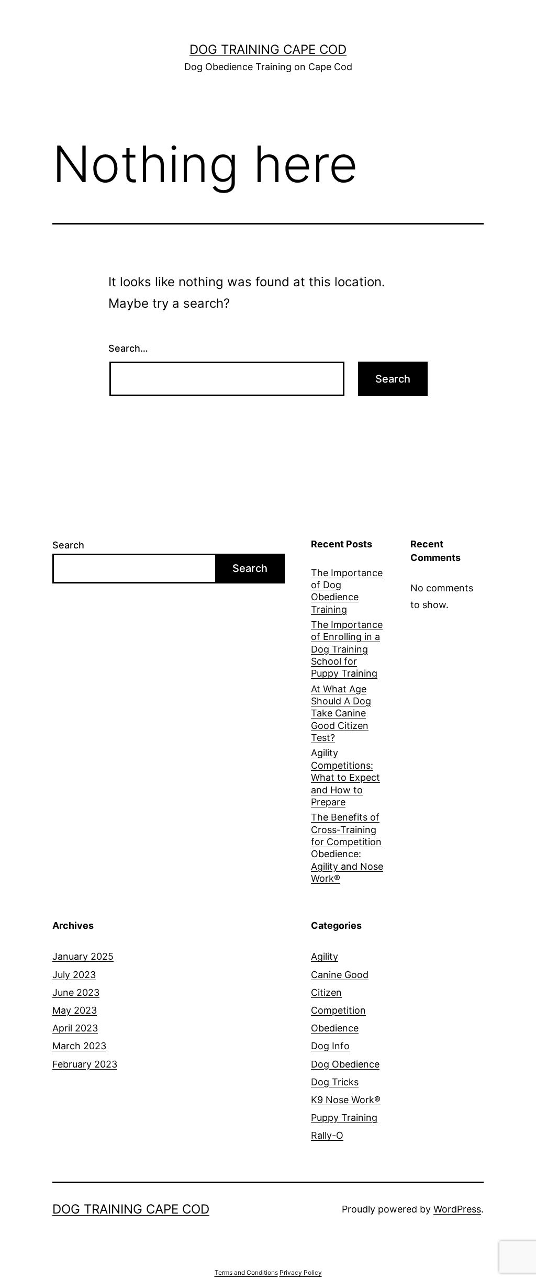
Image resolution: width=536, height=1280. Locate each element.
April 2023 (75, 1028)
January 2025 (83, 956)
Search (68, 545)
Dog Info (330, 1045)
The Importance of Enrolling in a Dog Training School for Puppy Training (347, 649)
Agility (324, 956)
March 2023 (79, 1045)
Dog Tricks (335, 1081)
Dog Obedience (345, 1064)
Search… (128, 348)
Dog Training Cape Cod (268, 49)
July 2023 (74, 974)
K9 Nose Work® (346, 1099)
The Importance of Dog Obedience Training (347, 591)
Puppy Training (344, 1117)
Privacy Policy (301, 1272)
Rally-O (327, 1135)
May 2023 (74, 1010)
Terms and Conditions (246, 1272)
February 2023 (84, 1064)
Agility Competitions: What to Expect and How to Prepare (345, 777)
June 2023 (75, 992)
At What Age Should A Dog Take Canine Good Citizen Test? (341, 713)
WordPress (457, 1209)
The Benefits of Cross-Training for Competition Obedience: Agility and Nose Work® (347, 848)
